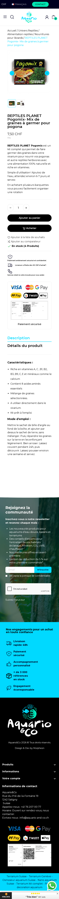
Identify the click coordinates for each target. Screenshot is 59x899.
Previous (12, 73)
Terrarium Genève (40, 876)
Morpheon (38, 748)
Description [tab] (18, 338)
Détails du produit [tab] (25, 345)
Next (47, 73)
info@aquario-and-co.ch (34, 817)
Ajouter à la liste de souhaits (28, 237)
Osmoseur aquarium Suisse (19, 880)
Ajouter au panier (29, 217)
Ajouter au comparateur (26, 241)
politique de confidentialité (36, 576)
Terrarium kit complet (29, 883)
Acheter (31, 228)
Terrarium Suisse (17, 876)
